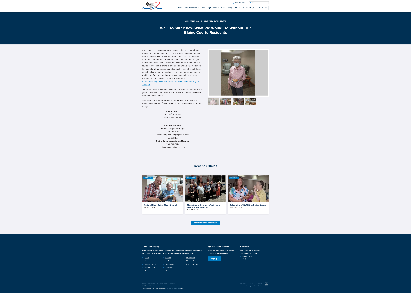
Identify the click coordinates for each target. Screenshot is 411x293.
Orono (167, 271)
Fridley (168, 261)
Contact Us (151, 283)
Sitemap (260, 283)
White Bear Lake (192, 264)
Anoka (147, 257)
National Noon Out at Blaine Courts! (160, 205)
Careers (251, 283)
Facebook (243, 283)
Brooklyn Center (151, 264)
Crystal (168, 257)
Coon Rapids (149, 271)
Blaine (147, 261)
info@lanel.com (247, 259)
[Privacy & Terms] (266, 284)
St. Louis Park (191, 261)
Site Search (173, 283)
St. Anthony (190, 257)
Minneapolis (169, 264)
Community (148, 177)
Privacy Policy (168, 288)
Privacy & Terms (162, 283)
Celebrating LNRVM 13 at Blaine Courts (248, 205)
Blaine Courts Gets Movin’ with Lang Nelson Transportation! (203, 206)
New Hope (169, 267)
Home (144, 283)
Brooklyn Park (150, 267)
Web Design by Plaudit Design (253, 286)
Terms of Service (177, 288)
